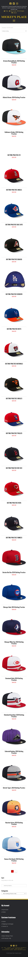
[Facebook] (10, 3)
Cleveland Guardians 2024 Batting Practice (14, 716)
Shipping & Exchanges (7, 924)
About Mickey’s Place (7, 936)
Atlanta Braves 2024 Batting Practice (14, 97)
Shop (6, 11)
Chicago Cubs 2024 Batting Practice (14, 607)
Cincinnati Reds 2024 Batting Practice (14, 679)
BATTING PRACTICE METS (14, 329)
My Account (13, 11)
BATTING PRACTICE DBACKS (14, 259)
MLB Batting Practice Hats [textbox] (13, 893)
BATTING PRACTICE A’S (14, 155)
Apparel (9, 947)
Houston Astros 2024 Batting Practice (14, 823)
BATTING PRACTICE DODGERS (14, 294)
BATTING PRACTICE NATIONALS (14, 363)
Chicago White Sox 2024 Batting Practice (14, 643)
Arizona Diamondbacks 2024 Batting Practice (14, 62)
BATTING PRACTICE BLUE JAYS (14, 224)
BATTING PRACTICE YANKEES (14, 537)
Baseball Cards (9, 948)
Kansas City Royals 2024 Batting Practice (14, 860)
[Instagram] (17, 3)
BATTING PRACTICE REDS (14, 503)
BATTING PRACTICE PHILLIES (14, 433)
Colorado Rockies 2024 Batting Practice (14, 752)
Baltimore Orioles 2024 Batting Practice (14, 133)
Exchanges (21, 11)
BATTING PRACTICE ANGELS (14, 190)
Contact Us (5, 926)
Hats (5, 947)
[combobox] (14, 893)
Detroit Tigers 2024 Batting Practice (14, 788)
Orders (4, 912)
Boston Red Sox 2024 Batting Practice (14, 572)
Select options (14, 56)
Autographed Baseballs (19, 947)
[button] (14, 20)
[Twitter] (14, 3)
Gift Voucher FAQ (6, 938)
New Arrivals (19, 948)
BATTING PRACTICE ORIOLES (14, 398)
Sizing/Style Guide (7, 949)
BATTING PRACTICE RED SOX (14, 468)
